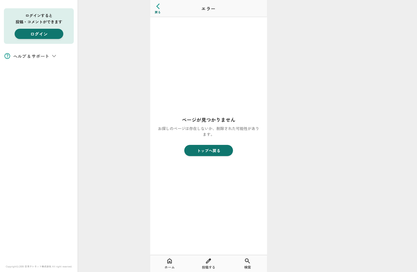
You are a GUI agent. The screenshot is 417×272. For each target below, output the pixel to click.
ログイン (39, 34)
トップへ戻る (208, 150)
